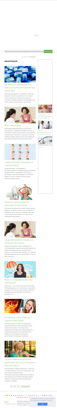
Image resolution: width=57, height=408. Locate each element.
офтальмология (9, 51)
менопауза (40, 51)
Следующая (25, 386)
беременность (28, 51)
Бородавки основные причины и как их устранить (45, 116)
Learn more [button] (49, 400)
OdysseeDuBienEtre (10, 404)
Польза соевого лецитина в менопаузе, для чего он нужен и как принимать (20, 362)
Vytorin (41, 147)
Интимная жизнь (19, 51)
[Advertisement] (28, 13)
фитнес (35, 51)
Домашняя (25, 56)
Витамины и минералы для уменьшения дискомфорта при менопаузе (20, 87)
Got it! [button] (42, 404)
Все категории (48, 51)
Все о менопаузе (13, 125)
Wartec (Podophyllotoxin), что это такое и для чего (45, 132)
